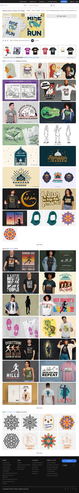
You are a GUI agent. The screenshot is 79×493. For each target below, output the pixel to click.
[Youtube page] (73, 489)
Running (11, 249)
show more (70, 57)
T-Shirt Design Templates (6, 470)
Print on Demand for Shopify (8, 482)
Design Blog (5, 463)
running (38, 10)
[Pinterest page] (70, 489)
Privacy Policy (21, 467)
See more (39, 244)
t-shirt (33, 10)
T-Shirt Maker (51, 471)
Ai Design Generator (53, 465)
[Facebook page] (68, 489)
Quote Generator (52, 473)
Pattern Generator (52, 476)
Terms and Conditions (24, 465)
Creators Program (37, 463)
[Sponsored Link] (7, 51)
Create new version (34, 15)
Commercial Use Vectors (9, 473)
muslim (28, 10)
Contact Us (35, 471)
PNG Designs (6, 467)
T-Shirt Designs (6, 465)
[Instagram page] (65, 489)
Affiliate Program (37, 465)
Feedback (35, 473)
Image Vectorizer (52, 469)
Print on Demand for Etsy (9, 479)
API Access (35, 469)
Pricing (19, 463)
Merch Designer (51, 463)
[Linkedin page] (76, 489)
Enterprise (35, 467)
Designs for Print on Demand (8, 476)
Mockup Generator (52, 467)
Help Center (20, 469)
